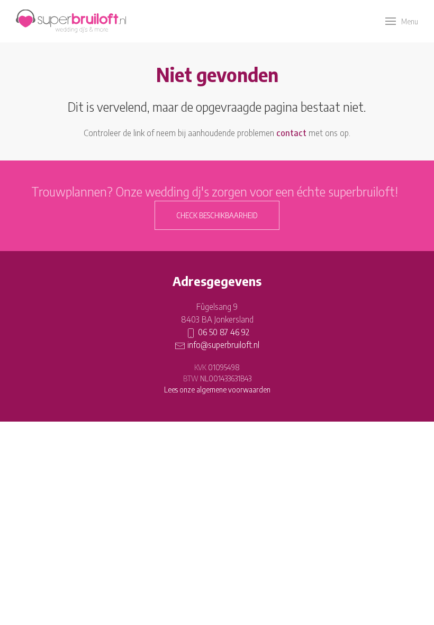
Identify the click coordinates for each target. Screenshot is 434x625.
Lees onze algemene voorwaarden (217, 389)
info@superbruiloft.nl (223, 345)
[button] (401, 21)
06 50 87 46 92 (223, 332)
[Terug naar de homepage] (71, 21)
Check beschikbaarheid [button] (217, 215)
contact (291, 133)
